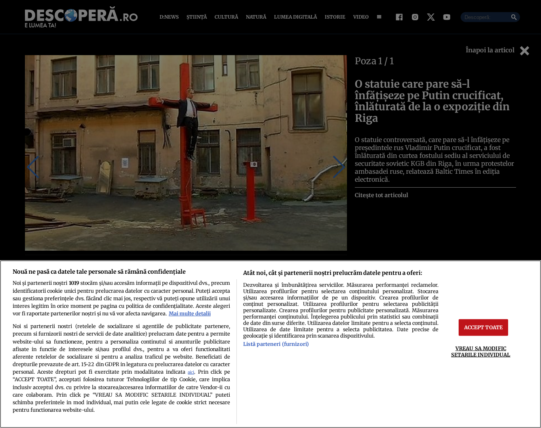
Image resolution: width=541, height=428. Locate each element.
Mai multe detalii (190, 313)
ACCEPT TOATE (483, 327)
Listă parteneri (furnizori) (276, 344)
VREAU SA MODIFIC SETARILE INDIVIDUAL (480, 351)
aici (191, 372)
